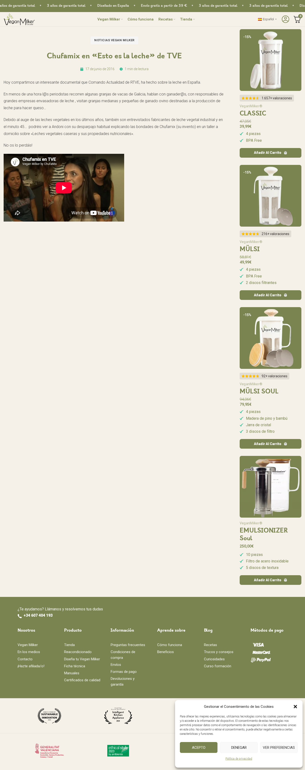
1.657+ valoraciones (277, 98)
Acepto (198, 747)
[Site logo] (19, 19)
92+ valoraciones (274, 376)
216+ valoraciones (275, 234)
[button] (295, 706)
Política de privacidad (238, 758)
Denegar (239, 747)
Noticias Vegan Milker (114, 40)
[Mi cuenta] (285, 19)
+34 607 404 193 (38, 615)
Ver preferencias (279, 747)
